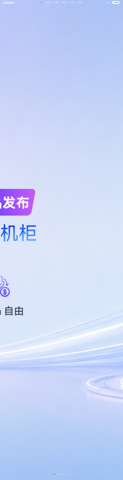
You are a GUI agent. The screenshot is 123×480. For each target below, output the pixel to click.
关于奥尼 (72, 2)
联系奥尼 (80, 2)
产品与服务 (48, 2)
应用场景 (56, 2)
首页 (41, 2)
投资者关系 (65, 2)
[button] (54, 474)
